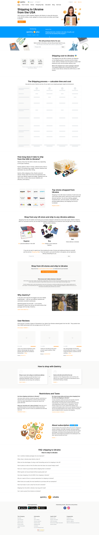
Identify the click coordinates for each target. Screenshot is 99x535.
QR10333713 (23, 355)
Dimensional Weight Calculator (56, 522)
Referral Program (70, 519)
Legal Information (21, 525)
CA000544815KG (47, 353)
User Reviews (20, 519)
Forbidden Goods (21, 411)
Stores (32, 4)
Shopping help (40, 4)
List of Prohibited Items (39, 527)
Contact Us (69, 518)
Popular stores (55, 205)
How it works (25, 4)
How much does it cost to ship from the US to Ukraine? (31, 484)
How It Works (36, 519)
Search (71, 2)
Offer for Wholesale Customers (73, 522)
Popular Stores (37, 522)
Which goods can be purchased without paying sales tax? (32, 472)
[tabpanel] (49, 32)
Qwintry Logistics (70, 521)
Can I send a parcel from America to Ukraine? (29, 491)
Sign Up (79, 2)
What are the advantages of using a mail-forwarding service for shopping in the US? (39, 462)
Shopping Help (35, 252)
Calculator (48, 4)
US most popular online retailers (45, 268)
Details (55, 382)
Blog (53, 4)
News (19, 527)
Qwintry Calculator (54, 519)
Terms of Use (20, 521)
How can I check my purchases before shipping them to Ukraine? (34, 468)
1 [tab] (49, 36)
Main (19, 4)
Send (63, 47)
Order (43, 243)
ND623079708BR (69, 355)
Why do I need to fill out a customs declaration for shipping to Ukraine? (36, 478)
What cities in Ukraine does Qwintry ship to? (29, 459)
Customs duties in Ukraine (58, 412)
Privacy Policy (20, 524)
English (38, 2)
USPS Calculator (53, 521)
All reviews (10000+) (23, 327)
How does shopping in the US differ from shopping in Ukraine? (33, 475)
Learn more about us (23, 309)
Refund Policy (20, 522)
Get (19, 243)
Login (75, 2)
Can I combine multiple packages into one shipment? (31, 456)
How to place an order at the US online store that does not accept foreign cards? (38, 465)
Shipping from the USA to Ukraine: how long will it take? (32, 488)
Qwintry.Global (53, 524)
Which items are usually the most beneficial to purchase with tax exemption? (37, 481)
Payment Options (37, 521)
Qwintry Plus (53, 518)
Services (58, 4)
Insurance (36, 525)
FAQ (35, 518)
